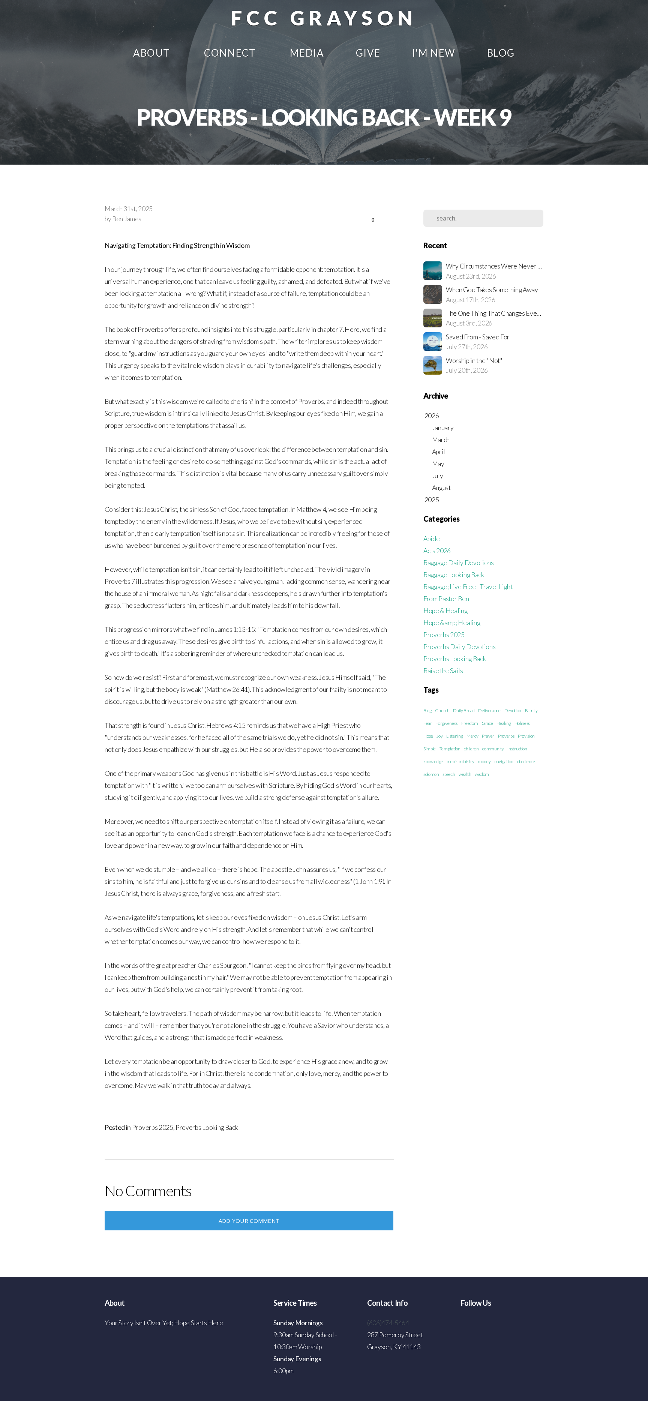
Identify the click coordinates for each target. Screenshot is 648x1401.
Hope (428, 736)
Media (307, 53)
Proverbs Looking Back (207, 1127)
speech (448, 774)
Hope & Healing (445, 611)
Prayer (488, 736)
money (484, 761)
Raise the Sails (443, 671)
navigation (503, 761)
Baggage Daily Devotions (458, 563)
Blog (501, 53)
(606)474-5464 (388, 1323)
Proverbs (506, 736)
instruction (517, 749)
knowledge (433, 761)
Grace (487, 723)
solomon (431, 774)
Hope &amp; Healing (451, 623)
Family (531, 710)
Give (368, 53)
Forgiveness (446, 723)
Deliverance (489, 710)
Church (442, 710)
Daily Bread (463, 710)
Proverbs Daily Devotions (459, 647)
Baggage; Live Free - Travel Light (467, 587)
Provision (526, 736)
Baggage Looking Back (453, 575)
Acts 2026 (437, 551)
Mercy (472, 736)
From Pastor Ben (446, 599)
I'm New (434, 53)
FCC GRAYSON (324, 18)
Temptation (450, 749)
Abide (431, 539)
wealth (465, 774)
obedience (526, 761)
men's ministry (460, 761)
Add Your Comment (249, 1220)
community (493, 749)
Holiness (522, 723)
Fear (427, 723)
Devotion (512, 710)
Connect (231, 53)
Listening (454, 736)
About (152, 53)
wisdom (482, 774)
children (471, 749)
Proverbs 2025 (152, 1127)
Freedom (469, 723)
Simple (429, 749)
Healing (503, 723)
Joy (439, 736)
